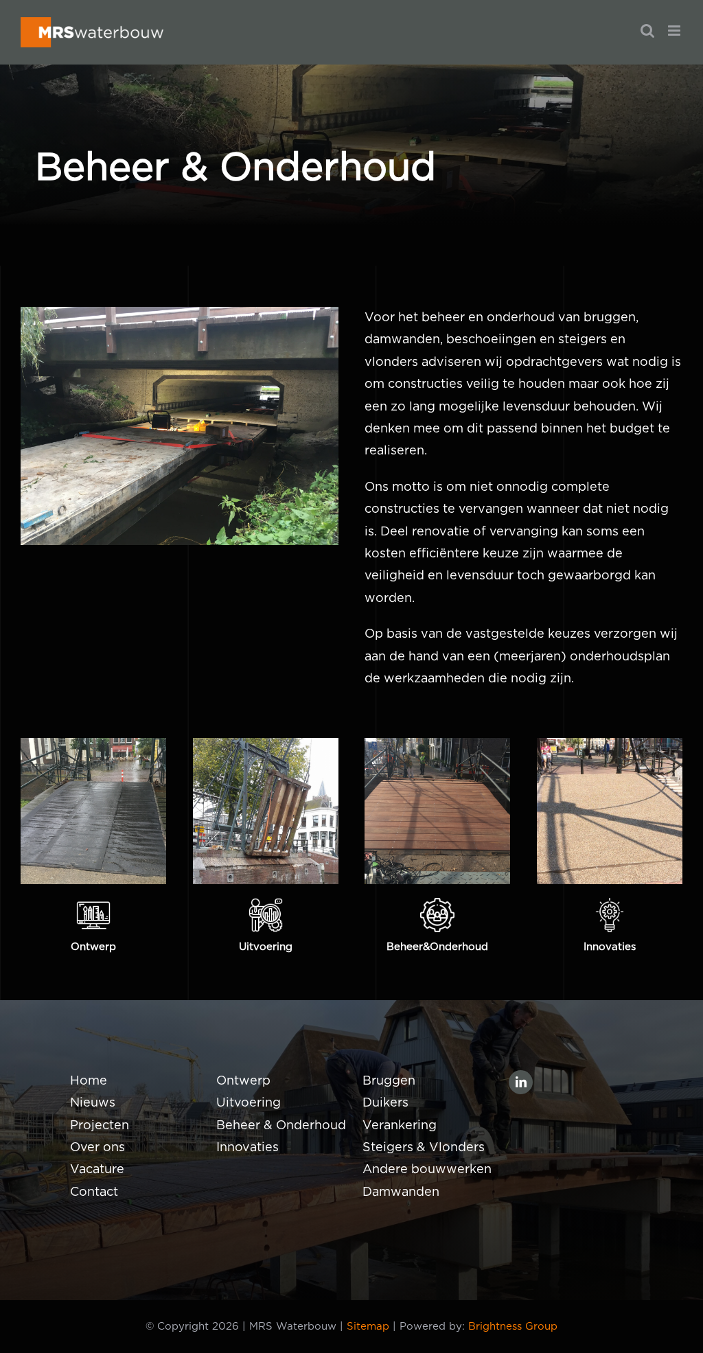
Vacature (97, 1170)
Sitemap (368, 1326)
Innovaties (247, 1148)
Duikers (385, 1103)
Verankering (399, 1126)
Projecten (99, 1126)
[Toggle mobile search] (647, 30)
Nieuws (92, 1103)
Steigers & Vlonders (423, 1148)
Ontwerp (243, 1081)
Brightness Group (512, 1326)
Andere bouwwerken (427, 1170)
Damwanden (400, 1192)
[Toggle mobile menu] (675, 30)
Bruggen (388, 1081)
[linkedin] (521, 1082)
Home (88, 1081)
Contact (94, 1192)
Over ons (97, 1148)
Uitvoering (248, 1103)
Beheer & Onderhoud (281, 1126)
